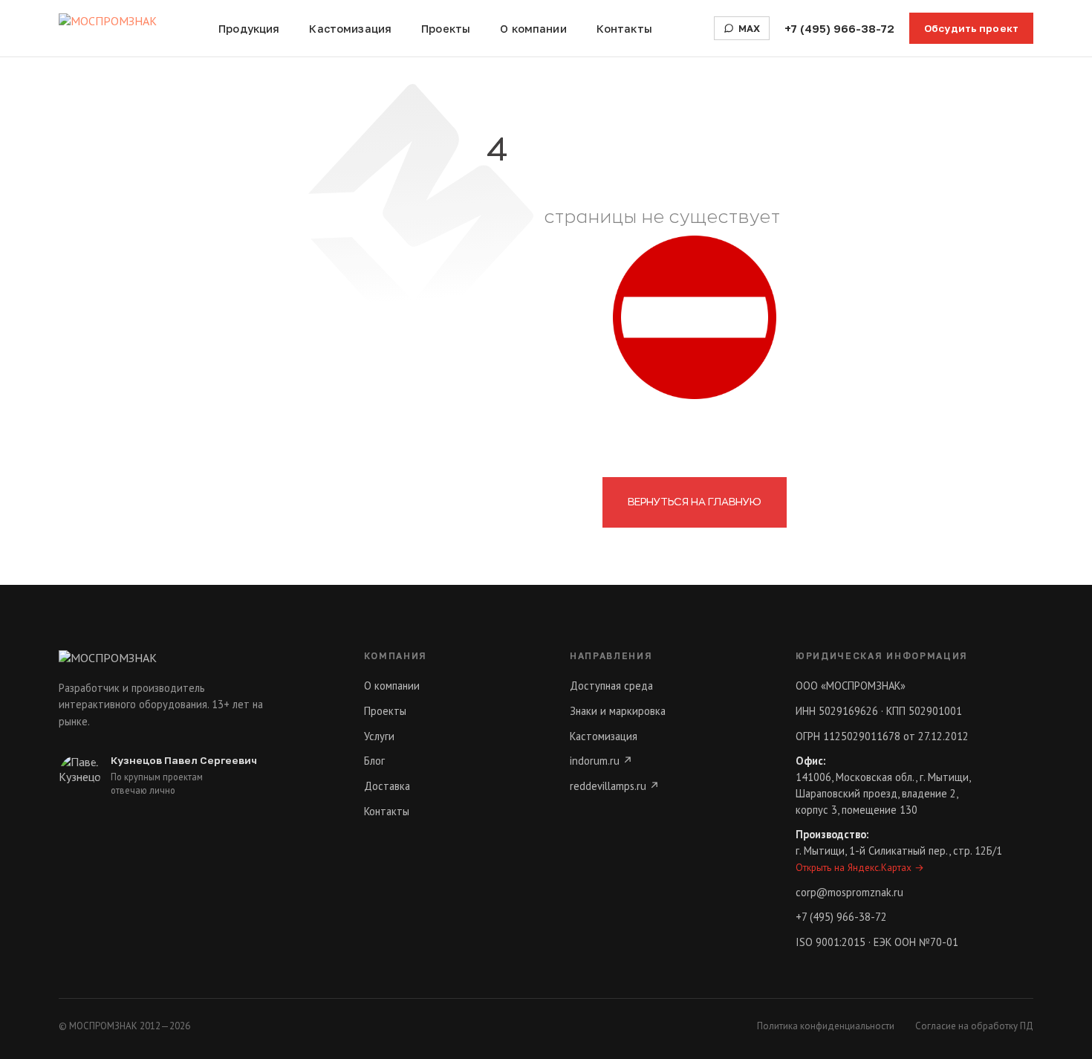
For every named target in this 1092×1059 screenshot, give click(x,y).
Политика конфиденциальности (825, 1026)
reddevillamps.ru (615, 786)
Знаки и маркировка (618, 711)
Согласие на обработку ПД (974, 1026)
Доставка (387, 786)
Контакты (624, 28)
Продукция (248, 28)
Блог (374, 761)
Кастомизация (350, 28)
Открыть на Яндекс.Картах (860, 867)
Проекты (445, 28)
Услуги (379, 736)
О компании (533, 28)
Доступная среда (611, 686)
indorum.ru (601, 761)
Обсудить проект (971, 28)
